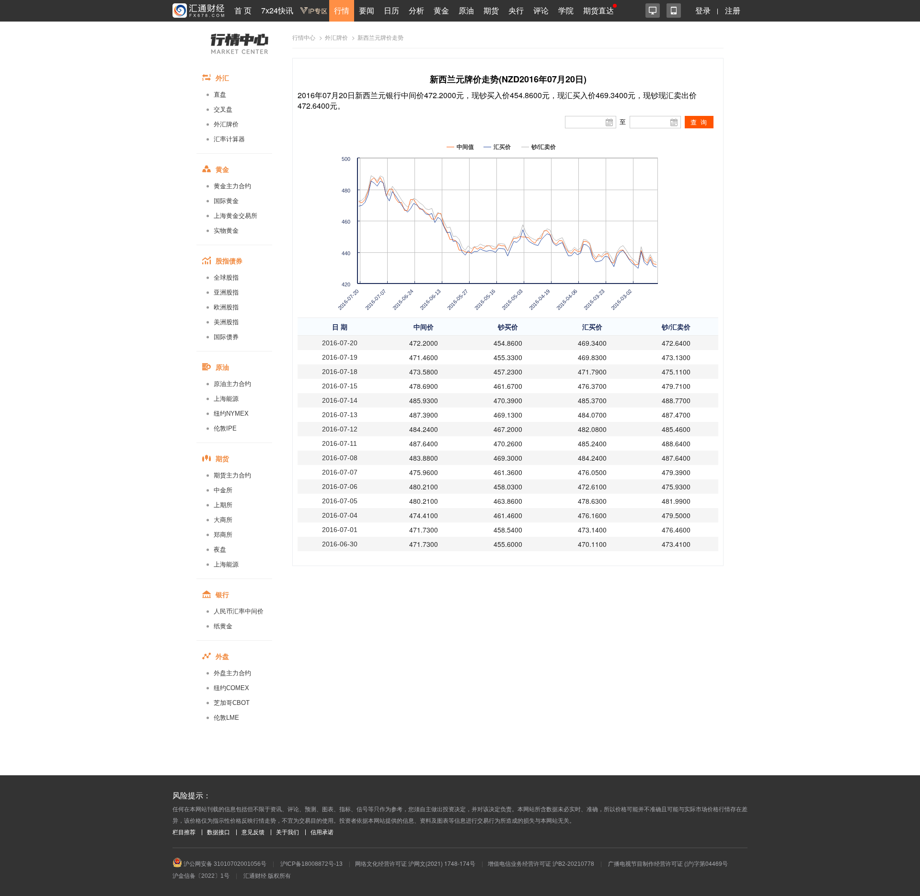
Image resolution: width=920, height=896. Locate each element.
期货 (491, 10)
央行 (516, 10)
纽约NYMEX (231, 413)
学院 (566, 10)
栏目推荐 (184, 832)
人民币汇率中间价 (239, 611)
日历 (391, 10)
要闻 (366, 10)
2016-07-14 (339, 400)
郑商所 (223, 534)
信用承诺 (322, 832)
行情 (341, 10)
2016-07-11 (339, 443)
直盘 (220, 94)
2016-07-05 (339, 501)
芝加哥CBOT (232, 702)
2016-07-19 (339, 357)
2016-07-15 (339, 386)
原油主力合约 (232, 383)
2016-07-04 (339, 515)
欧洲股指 (226, 307)
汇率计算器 (229, 139)
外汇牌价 (226, 124)
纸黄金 (223, 626)
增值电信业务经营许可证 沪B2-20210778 (541, 864)
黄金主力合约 (232, 186)
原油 (466, 10)
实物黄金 (226, 230)
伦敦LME (226, 717)
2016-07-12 (339, 429)
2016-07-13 (339, 415)
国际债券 (226, 336)
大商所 (223, 519)
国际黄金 (226, 200)
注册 (732, 10)
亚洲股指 (226, 292)
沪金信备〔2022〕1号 (201, 876)
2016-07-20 (339, 343)
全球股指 (226, 277)
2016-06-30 (339, 544)
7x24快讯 (277, 10)
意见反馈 (253, 832)
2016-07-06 (339, 486)
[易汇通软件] (652, 10)
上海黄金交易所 (235, 215)
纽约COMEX (231, 688)
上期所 (223, 505)
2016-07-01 (339, 529)
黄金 (441, 10)
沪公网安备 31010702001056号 (224, 864)
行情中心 (303, 37)
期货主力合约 (232, 475)
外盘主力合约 (232, 673)
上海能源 (226, 398)
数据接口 (218, 832)
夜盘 (220, 549)
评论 (541, 10)
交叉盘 (223, 109)
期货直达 (598, 10)
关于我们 (287, 832)
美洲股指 (226, 322)
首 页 (243, 10)
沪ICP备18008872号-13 (311, 864)
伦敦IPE (225, 428)
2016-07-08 (339, 458)
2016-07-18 (339, 371)
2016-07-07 (339, 472)
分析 (416, 10)
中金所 (223, 490)
